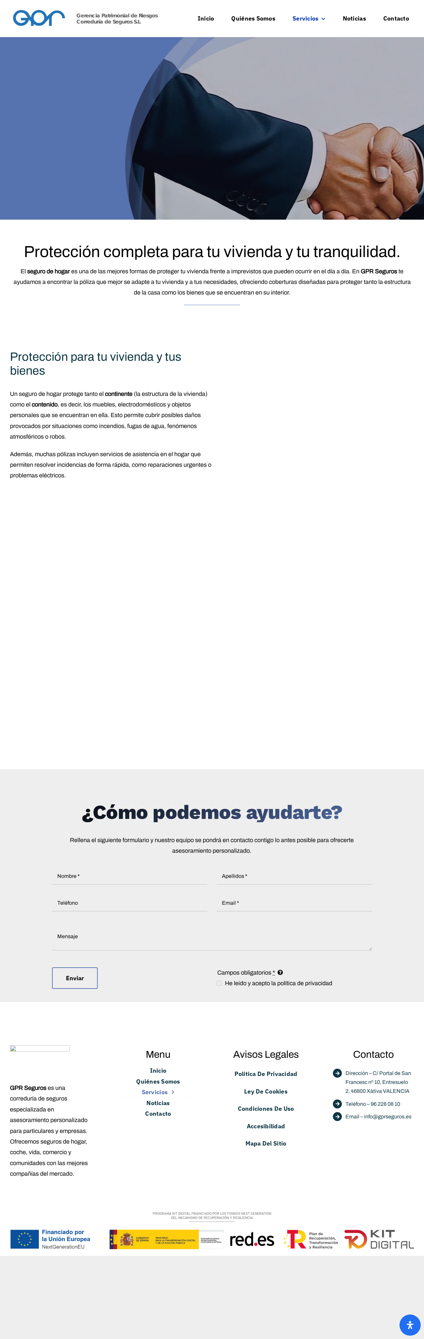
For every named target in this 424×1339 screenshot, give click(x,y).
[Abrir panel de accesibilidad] (410, 1325)
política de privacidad (304, 983)
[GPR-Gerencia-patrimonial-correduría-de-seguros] (86, 11)
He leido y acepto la (278, 983)
